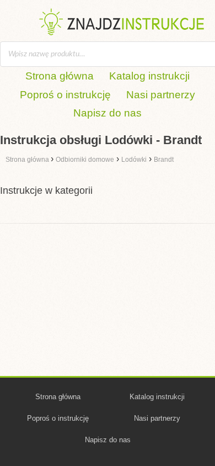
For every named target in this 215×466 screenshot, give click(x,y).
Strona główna (59, 76)
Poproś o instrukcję (65, 94)
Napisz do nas (107, 113)
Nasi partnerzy (160, 94)
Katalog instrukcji (149, 76)
